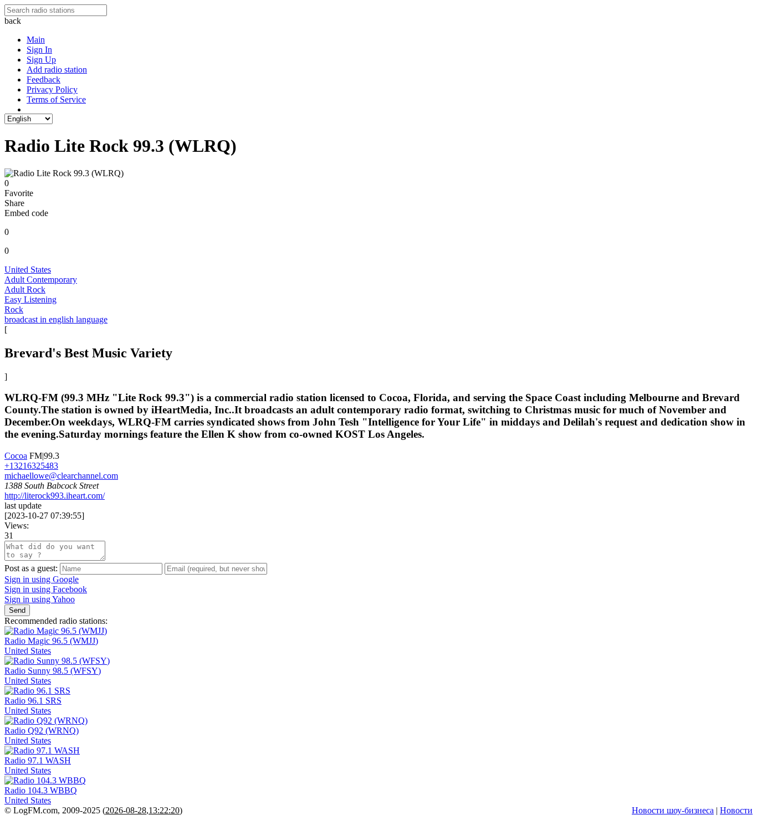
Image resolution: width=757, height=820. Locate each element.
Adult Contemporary (40, 279)
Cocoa (15, 455)
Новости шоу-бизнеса (673, 810)
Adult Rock (24, 289)
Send (17, 610)
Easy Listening (30, 299)
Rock (13, 309)
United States (27, 269)
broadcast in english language (56, 319)
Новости (736, 810)
